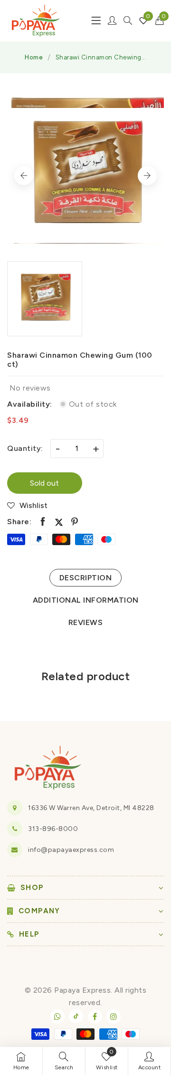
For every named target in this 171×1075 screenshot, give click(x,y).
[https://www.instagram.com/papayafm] (113, 1016)
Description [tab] (85, 577)
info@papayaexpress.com (71, 850)
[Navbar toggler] (96, 20)
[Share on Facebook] (43, 522)
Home (34, 57)
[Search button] (128, 20)
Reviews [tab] (85, 622)
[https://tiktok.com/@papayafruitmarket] (76, 1016)
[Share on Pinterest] (74, 522)
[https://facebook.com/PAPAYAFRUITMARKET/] (95, 1016)
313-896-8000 (53, 829)
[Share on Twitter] (59, 522)
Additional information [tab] (86, 600)
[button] (159, 20)
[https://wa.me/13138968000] (57, 1016)
